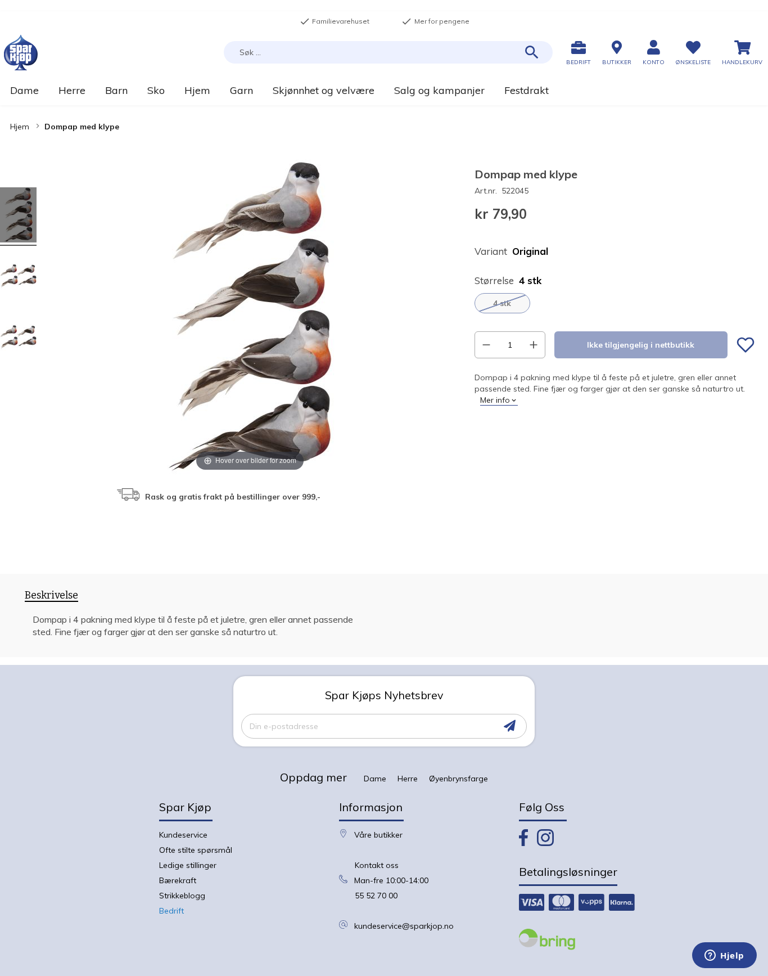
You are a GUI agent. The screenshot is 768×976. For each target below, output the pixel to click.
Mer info (495, 400)
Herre (407, 778)
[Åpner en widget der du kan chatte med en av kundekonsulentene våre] (724, 956)
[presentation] (51, 597)
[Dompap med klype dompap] (18, 216)
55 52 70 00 (376, 895)
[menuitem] (24, 90)
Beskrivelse (51, 595)
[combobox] (388, 52)
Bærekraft (177, 880)
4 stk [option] (502, 303)
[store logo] (21, 52)
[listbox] (615, 303)
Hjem (19, 127)
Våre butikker (378, 835)
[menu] (384, 90)
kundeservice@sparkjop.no (404, 926)
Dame (375, 778)
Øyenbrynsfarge (458, 778)
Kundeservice (183, 835)
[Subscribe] (510, 726)
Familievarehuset (334, 21)
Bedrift (171, 911)
